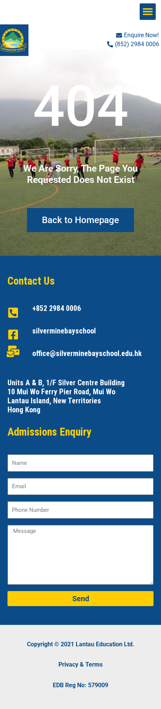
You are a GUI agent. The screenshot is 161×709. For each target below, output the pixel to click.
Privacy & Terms (80, 664)
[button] (148, 11)
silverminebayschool (64, 330)
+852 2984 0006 (56, 308)
